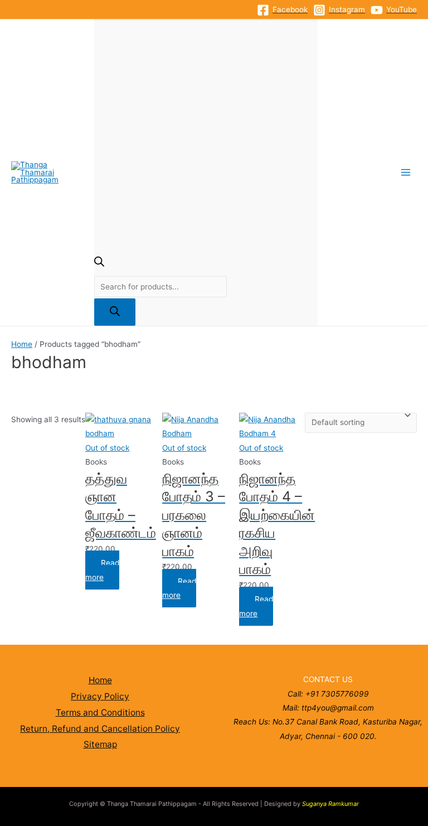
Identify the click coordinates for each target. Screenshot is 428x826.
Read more (102, 569)
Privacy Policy (100, 696)
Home (21, 344)
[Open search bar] (99, 263)
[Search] (114, 312)
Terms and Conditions (100, 712)
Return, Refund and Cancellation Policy (100, 728)
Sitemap (100, 744)
